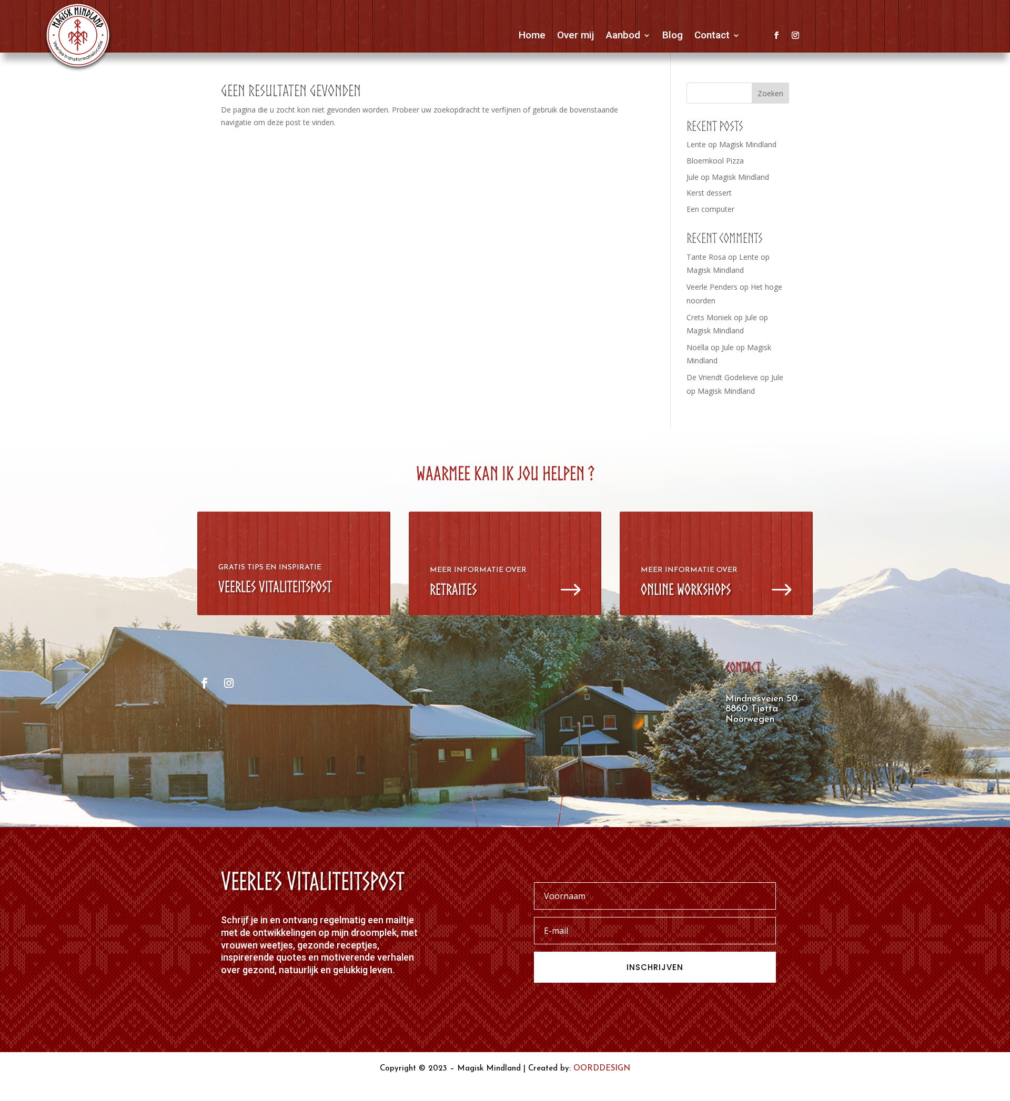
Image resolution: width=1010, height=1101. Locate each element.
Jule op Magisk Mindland (727, 177)
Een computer (710, 209)
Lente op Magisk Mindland (731, 144)
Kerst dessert (709, 193)
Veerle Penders (712, 287)
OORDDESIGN (601, 1069)
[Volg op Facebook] (776, 35)
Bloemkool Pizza (715, 161)
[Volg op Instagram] (795, 35)
